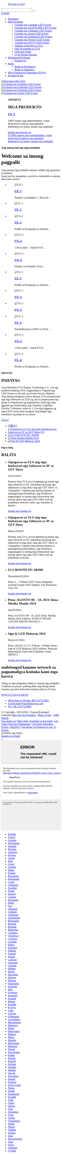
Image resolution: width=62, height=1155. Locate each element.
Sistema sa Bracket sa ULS (29, 45)
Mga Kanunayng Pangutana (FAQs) (27, 72)
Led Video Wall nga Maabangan (29, 722)
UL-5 (18, 278)
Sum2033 (15, 727)
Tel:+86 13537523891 (20, 706)
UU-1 (11, 114)
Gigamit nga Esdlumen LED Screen (33, 36)
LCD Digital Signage (26, 54)
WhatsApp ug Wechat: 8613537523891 (28, 700)
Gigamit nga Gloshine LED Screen (33, 24)
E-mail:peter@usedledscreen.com (25, 703)
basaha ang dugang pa (19, 132)
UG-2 (18, 241)
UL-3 (18, 323)
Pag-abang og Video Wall (14, 721)
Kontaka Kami (15, 75)
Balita (11, 63)
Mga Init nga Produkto (24, 715)
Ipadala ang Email (10, 736)
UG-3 (18, 260)
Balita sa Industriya (25, 69)
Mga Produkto (15, 21)
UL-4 (18, 360)
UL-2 (18, 222)
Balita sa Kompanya (25, 66)
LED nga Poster (23, 51)
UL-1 (18, 209)
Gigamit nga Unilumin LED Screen (33, 30)
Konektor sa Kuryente (41, 721)
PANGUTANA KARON (14, 694)
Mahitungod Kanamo (19, 57)
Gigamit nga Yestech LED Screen (32, 39)
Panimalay (13, 18)
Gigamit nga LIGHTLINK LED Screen (35, 27)
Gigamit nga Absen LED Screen (31, 33)
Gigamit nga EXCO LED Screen (32, 42)
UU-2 (18, 310)
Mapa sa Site (44, 715)
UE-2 (18, 191)
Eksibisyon (20, 60)
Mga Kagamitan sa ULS (27, 48)
